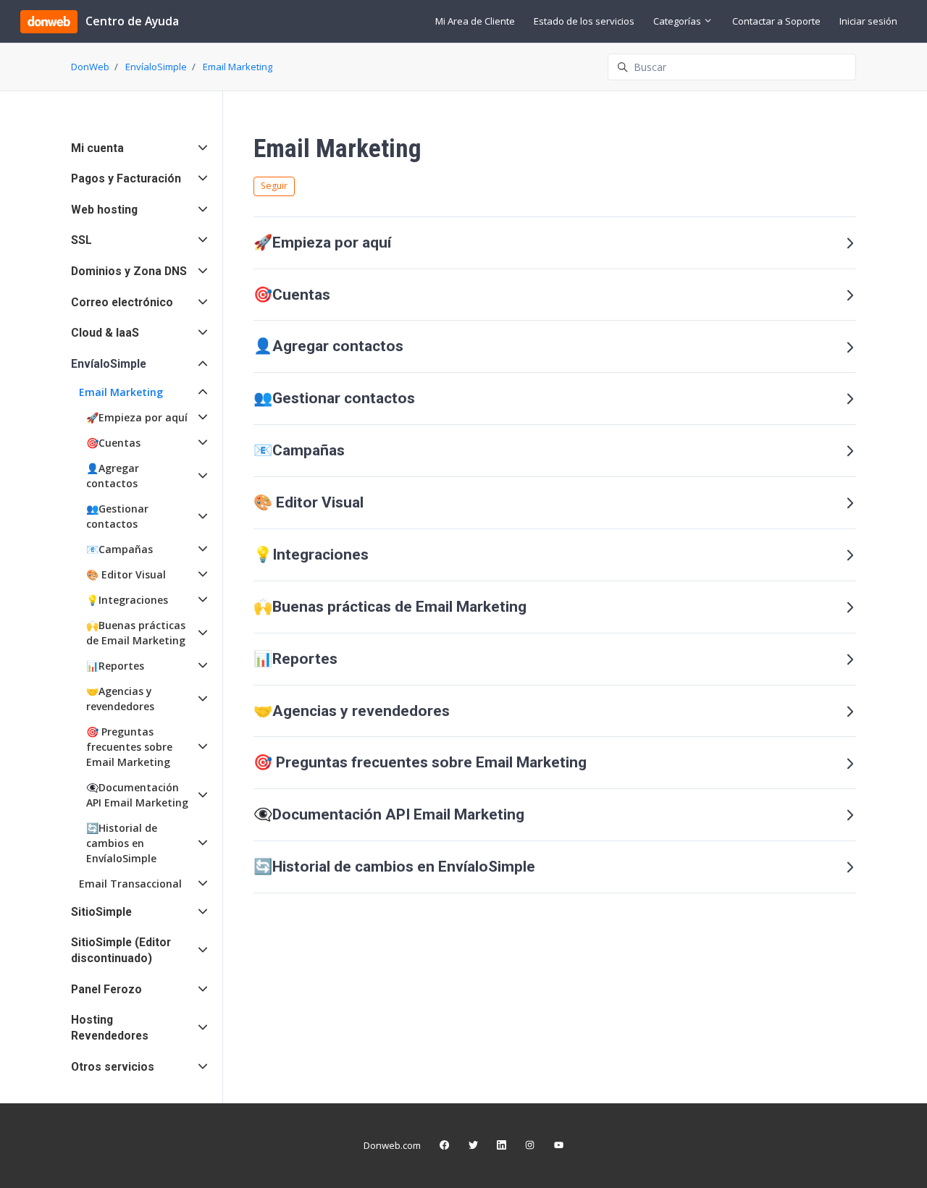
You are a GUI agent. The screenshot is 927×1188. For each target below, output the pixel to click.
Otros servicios (112, 1067)
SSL (81, 240)
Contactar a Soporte (776, 21)
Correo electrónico (122, 302)
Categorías (678, 21)
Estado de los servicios (584, 21)
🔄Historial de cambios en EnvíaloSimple (394, 866)
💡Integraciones (311, 554)
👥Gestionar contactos (334, 398)
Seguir (274, 186)
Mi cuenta (97, 148)
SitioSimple (101, 912)
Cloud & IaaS (105, 333)
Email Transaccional (130, 883)
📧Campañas (299, 450)
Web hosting (104, 209)
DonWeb (90, 66)
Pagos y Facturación (126, 178)
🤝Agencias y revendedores (351, 711)
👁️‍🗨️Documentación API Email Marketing (388, 814)
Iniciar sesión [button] (868, 21)
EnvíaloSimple (156, 66)
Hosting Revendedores (109, 1027)
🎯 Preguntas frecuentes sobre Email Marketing (420, 762)
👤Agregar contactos (328, 346)
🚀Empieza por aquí (322, 242)
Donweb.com (392, 1145)
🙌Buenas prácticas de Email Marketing (390, 606)
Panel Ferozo (106, 989)
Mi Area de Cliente (475, 21)
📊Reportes (295, 658)
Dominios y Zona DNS (129, 271)
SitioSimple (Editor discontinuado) (121, 950)
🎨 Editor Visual (308, 502)
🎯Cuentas (291, 294)
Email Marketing (237, 66)
